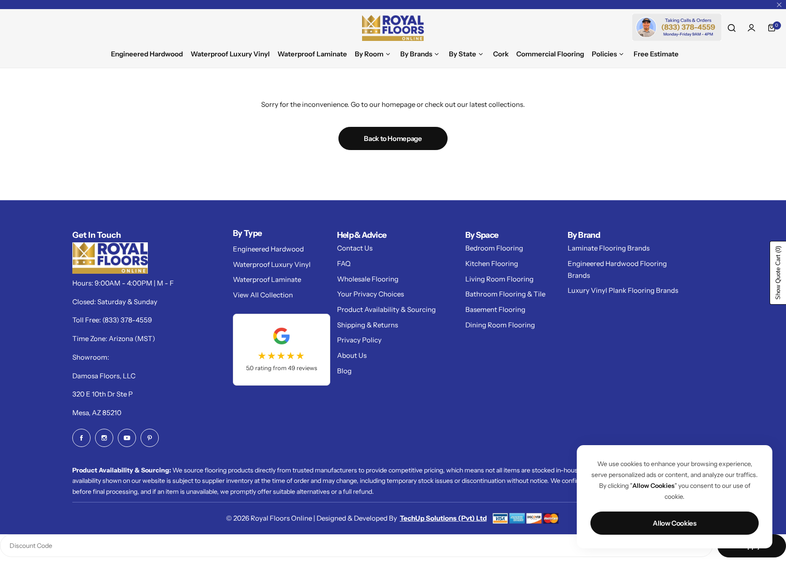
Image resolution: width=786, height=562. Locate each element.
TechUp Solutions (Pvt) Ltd (443, 518)
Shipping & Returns (367, 325)
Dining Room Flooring (500, 325)
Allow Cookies (674, 523)
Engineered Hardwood (268, 249)
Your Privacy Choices (370, 294)
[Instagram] (104, 438)
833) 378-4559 (128, 320)
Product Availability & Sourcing (386, 309)
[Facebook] (81, 438)
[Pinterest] (150, 438)
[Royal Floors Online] (393, 28)
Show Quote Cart (778, 273)
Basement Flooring (495, 309)
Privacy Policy (359, 340)
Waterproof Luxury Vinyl (272, 264)
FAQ (344, 263)
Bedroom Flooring (494, 248)
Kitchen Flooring (491, 263)
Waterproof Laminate (267, 279)
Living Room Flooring (499, 279)
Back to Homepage (393, 138)
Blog (344, 370)
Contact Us (355, 248)
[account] (751, 28)
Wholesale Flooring (367, 279)
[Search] (731, 28)
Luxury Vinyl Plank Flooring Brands (623, 290)
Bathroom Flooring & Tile (505, 294)
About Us (352, 355)
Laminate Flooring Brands (609, 248)
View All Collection (263, 295)
